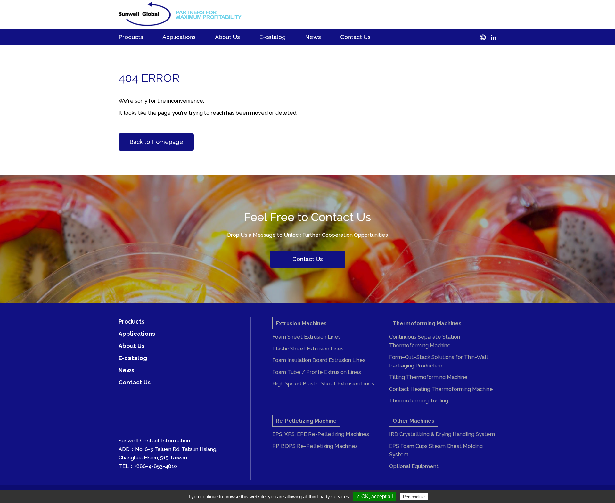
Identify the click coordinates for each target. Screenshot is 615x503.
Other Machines (413, 420)
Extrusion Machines (301, 323)
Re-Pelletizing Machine (306, 420)
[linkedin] (491, 37)
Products (131, 37)
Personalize (414, 496)
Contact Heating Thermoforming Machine (441, 389)
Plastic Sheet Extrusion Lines (308, 348)
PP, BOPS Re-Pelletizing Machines (315, 446)
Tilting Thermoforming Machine (428, 377)
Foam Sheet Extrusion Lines (306, 337)
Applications (179, 37)
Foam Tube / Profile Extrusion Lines (316, 372)
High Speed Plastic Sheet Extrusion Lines (323, 383)
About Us (227, 37)
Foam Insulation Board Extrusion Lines (318, 360)
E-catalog (272, 37)
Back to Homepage (156, 141)
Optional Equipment (414, 466)
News (313, 37)
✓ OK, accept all (374, 496)
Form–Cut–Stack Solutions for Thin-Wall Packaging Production (438, 361)
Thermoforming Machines (427, 323)
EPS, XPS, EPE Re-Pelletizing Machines (320, 434)
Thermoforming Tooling (418, 400)
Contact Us (355, 37)
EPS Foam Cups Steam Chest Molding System (436, 450)
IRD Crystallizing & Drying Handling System (442, 434)
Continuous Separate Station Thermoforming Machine (424, 341)
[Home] (145, 14)
